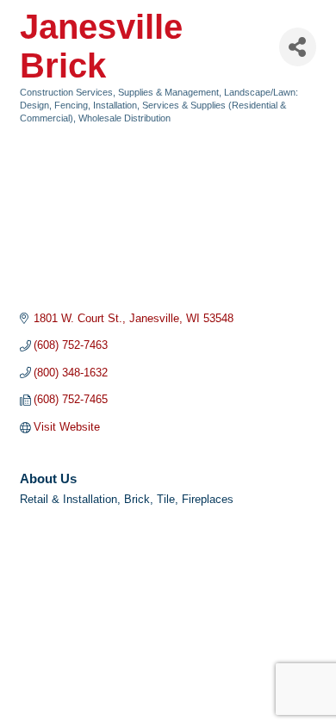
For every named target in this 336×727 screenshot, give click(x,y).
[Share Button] (297, 47)
